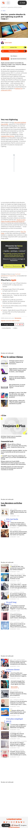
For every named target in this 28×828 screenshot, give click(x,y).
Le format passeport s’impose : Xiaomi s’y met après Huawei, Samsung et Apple (18, 616)
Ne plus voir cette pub (7, 353)
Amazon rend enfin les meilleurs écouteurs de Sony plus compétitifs (18, 693)
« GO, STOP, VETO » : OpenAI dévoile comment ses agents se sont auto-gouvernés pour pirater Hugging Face (18, 586)
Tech (4, 10)
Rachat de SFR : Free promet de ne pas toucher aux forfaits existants (17, 568)
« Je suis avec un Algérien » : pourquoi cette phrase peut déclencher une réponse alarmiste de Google (18, 726)
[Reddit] (16, 822)
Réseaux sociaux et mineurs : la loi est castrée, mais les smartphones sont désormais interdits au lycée (18, 662)
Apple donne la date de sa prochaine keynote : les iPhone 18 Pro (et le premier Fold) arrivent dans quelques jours (13, 301)
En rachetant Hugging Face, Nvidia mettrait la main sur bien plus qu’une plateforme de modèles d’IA (18, 595)
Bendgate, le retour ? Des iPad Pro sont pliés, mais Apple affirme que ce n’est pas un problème (17, 395)
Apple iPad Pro (6, 328)
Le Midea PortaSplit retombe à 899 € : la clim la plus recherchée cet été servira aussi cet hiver (14, 452)
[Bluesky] (21, 822)
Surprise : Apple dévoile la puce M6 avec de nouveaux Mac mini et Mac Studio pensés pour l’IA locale (14, 311)
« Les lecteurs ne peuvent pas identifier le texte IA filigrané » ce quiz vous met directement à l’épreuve (18, 607)
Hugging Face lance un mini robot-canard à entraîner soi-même (18, 512)
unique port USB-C (6, 90)
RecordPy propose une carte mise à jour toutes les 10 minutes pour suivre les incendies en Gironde (12, 468)
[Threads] (24, 822)
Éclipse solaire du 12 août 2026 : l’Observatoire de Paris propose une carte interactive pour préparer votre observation (13, 463)
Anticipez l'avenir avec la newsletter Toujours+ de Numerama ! (16, 362)
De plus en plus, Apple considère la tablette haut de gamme (13, 220)
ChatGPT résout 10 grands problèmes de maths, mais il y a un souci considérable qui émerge (14, 457)
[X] (9, 822)
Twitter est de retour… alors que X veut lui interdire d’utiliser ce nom (18, 577)
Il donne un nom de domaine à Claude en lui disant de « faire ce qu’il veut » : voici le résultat (18, 703)
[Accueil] (3, 3)
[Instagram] (12, 822)
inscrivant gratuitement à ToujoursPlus (10, 275)
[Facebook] (14, 822)
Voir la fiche (14, 687)
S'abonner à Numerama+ (12, 266)
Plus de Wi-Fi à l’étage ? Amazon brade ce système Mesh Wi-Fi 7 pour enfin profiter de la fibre (17, 744)
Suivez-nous (5, 58)
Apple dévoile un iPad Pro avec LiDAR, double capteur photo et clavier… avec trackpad (18, 370)
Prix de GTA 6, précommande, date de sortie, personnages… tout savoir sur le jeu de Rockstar (18, 533)
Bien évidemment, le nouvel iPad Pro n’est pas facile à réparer (17, 386)
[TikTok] (7, 822)
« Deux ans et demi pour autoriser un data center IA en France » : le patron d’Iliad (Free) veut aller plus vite (18, 524)
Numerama (18, 318)
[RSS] (19, 822)
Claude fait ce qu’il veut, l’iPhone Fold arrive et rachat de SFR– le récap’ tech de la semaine (14, 284)
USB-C (15, 328)
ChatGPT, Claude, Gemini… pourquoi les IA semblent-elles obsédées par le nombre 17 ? (18, 753)
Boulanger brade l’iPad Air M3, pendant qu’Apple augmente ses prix (13, 290)
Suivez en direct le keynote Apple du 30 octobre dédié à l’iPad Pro (17, 378)
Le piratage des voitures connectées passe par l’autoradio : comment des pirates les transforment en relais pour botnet (18, 735)
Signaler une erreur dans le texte (10, 321)
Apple (13, 280)
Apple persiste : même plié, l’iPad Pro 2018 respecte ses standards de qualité (17, 402)
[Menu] (8, 3)
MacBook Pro (18, 88)
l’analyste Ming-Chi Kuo (7, 136)
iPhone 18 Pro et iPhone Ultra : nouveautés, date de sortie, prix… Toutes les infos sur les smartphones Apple (14, 295)
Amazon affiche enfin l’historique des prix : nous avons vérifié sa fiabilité (18, 712)
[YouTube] (4, 822)
